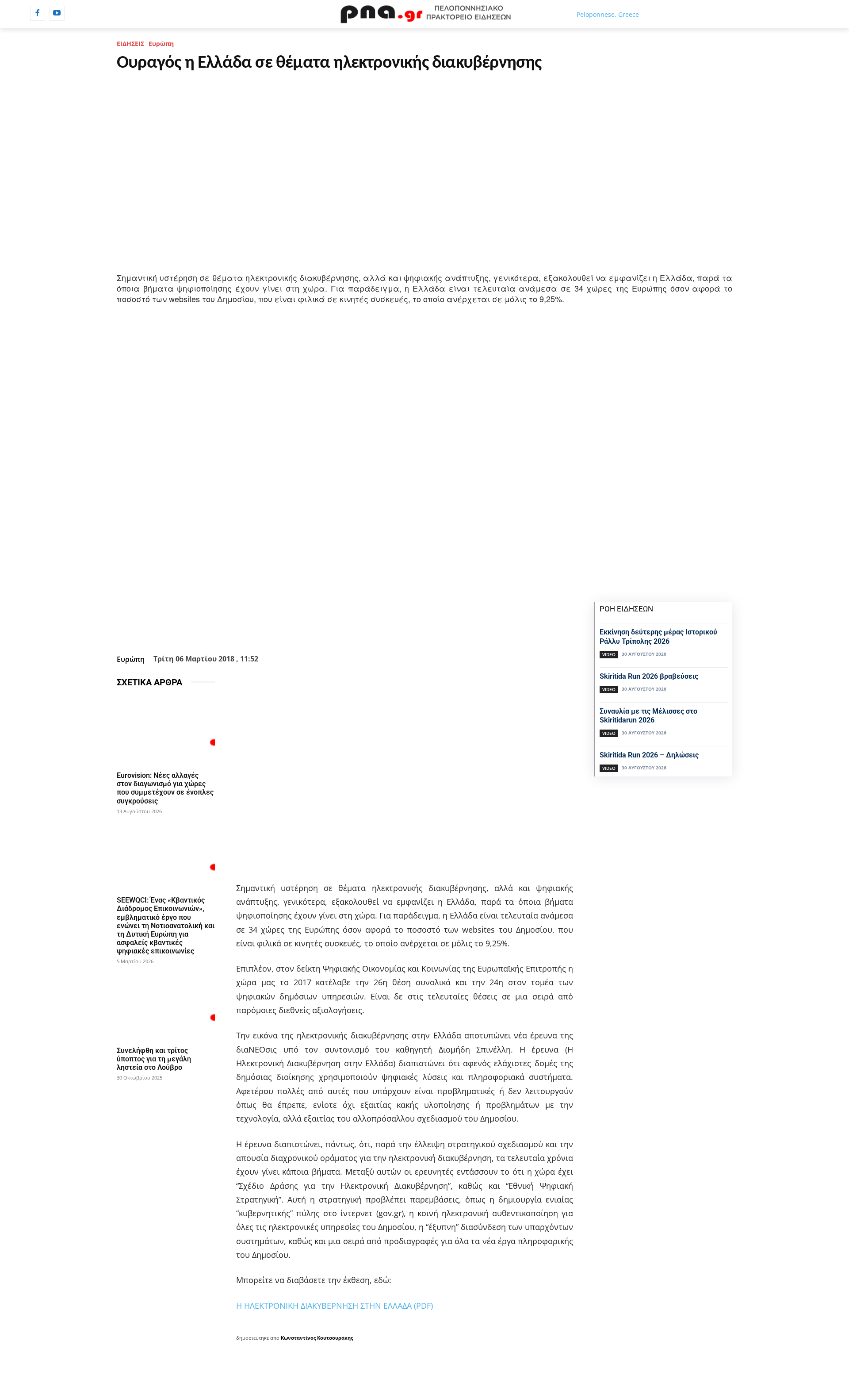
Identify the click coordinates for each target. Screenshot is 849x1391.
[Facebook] (37, 13)
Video (609, 654)
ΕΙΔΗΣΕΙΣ (130, 43)
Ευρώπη (161, 43)
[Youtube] (57, 13)
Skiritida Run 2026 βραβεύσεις (649, 676)
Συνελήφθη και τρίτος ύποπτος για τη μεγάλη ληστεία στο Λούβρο (154, 1059)
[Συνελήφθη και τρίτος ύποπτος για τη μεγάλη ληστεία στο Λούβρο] (166, 1006)
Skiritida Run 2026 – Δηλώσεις (649, 755)
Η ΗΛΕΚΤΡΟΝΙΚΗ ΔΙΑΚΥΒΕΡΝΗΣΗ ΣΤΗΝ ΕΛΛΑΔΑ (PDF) (334, 1305)
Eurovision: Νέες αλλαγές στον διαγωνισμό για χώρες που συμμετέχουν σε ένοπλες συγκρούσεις (165, 788)
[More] (392, 629)
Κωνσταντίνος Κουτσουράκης (317, 1337)
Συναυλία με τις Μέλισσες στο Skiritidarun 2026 (648, 716)
